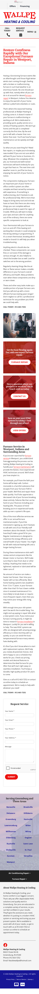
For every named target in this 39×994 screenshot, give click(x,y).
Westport (11, 862)
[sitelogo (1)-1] (19, 12)
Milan (28, 825)
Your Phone (10, 729)
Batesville (10, 807)
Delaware (11, 813)
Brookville (28, 807)
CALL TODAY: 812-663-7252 (14, 307)
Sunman (11, 856)
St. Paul (28, 850)
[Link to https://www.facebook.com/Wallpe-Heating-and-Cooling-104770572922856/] (5, 945)
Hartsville (28, 819)
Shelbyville (11, 850)
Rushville (11, 843)
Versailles (28, 856)
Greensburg (11, 819)
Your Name (9, 711)
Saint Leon (28, 843)
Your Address (10, 738)
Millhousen (11, 831)
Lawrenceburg (11, 825)
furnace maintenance (22, 467)
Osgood (28, 837)
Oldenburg (10, 837)
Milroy (28, 831)
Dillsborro (28, 813)
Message (8, 747)
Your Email (9, 720)
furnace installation (25, 621)
